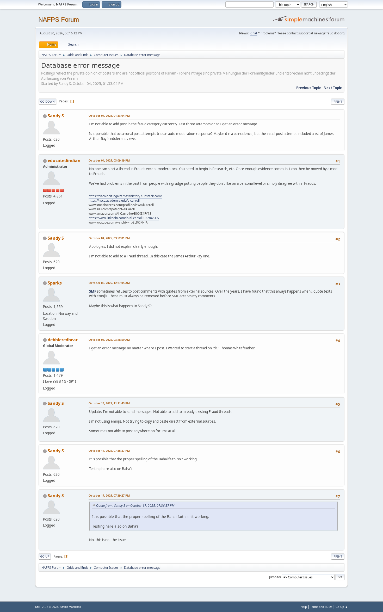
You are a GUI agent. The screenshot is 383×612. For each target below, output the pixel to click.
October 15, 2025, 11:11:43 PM (109, 403)
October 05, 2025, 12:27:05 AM (109, 283)
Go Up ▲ (342, 607)
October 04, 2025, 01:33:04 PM (109, 116)
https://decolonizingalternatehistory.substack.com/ (125, 196)
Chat (253, 33)
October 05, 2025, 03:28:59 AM (109, 340)
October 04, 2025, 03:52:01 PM (109, 238)
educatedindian (64, 160)
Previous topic (308, 87)
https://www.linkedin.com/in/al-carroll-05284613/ (124, 218)
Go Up (44, 556)
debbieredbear (63, 340)
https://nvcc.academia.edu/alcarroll (114, 200)
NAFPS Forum (58, 19)
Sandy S (56, 116)
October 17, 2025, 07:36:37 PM (109, 451)
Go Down (47, 101)
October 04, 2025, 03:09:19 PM (109, 160)
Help (304, 607)
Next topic (333, 87)
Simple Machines (70, 606)
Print (337, 101)
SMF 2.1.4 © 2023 (46, 606)
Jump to (274, 576)
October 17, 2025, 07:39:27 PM (109, 495)
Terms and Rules (321, 607)
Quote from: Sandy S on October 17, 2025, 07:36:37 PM (135, 505)
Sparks (55, 283)
